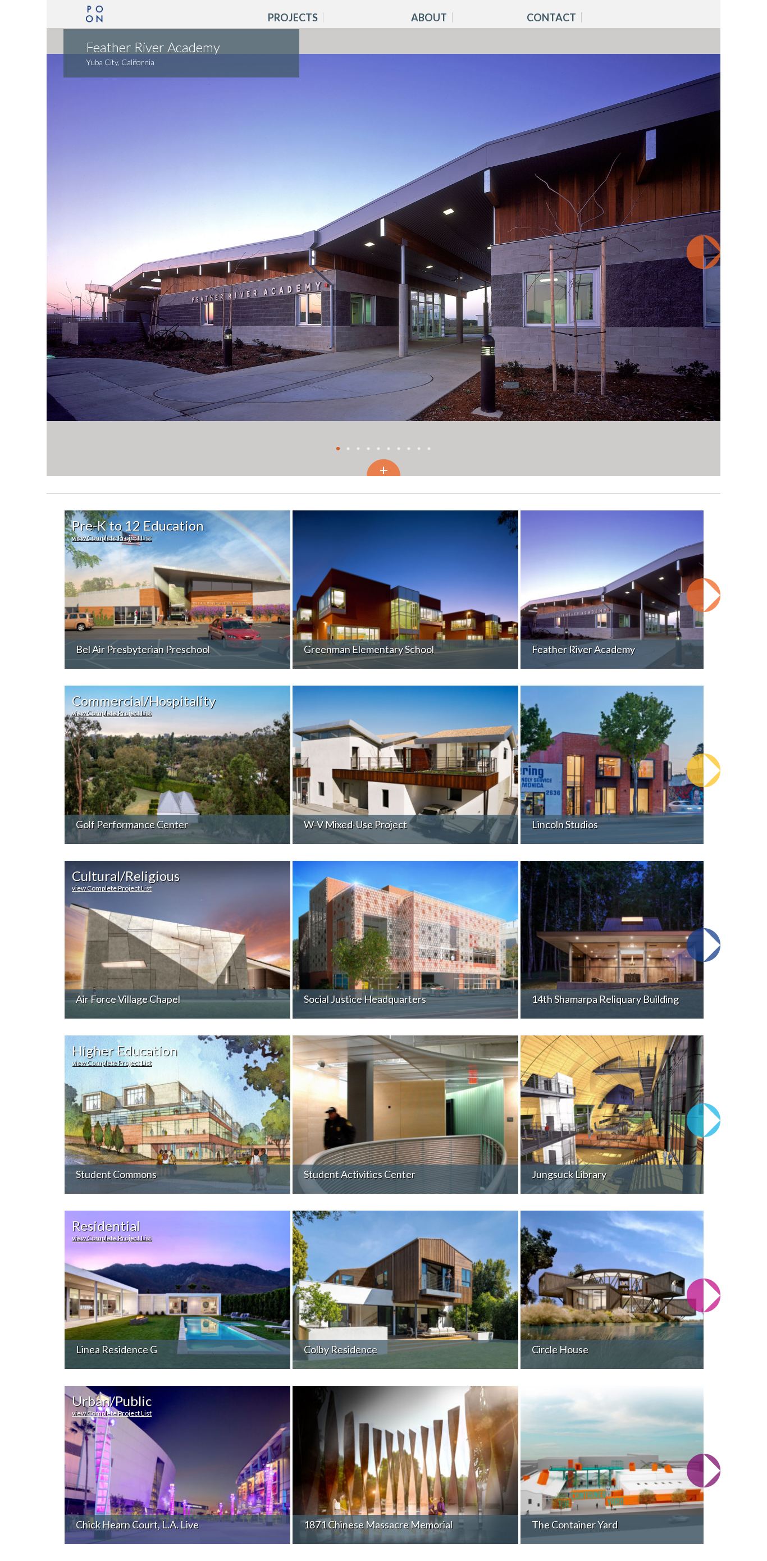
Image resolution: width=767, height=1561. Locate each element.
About (429, 18)
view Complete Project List (112, 538)
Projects (293, 18)
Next (703, 252)
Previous (63, 252)
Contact (551, 18)
